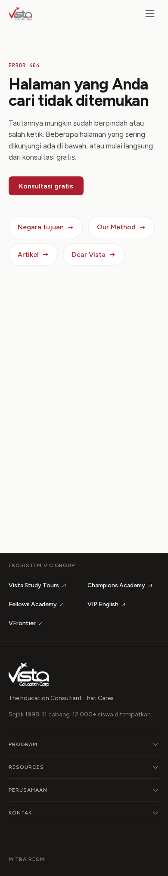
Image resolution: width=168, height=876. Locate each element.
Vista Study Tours (34, 585)
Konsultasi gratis (46, 186)
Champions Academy (116, 585)
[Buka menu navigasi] (149, 13)
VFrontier (22, 623)
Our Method (116, 227)
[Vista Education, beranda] (21, 13)
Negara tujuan (41, 227)
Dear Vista (89, 254)
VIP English (102, 604)
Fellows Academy (33, 604)
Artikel (28, 254)
